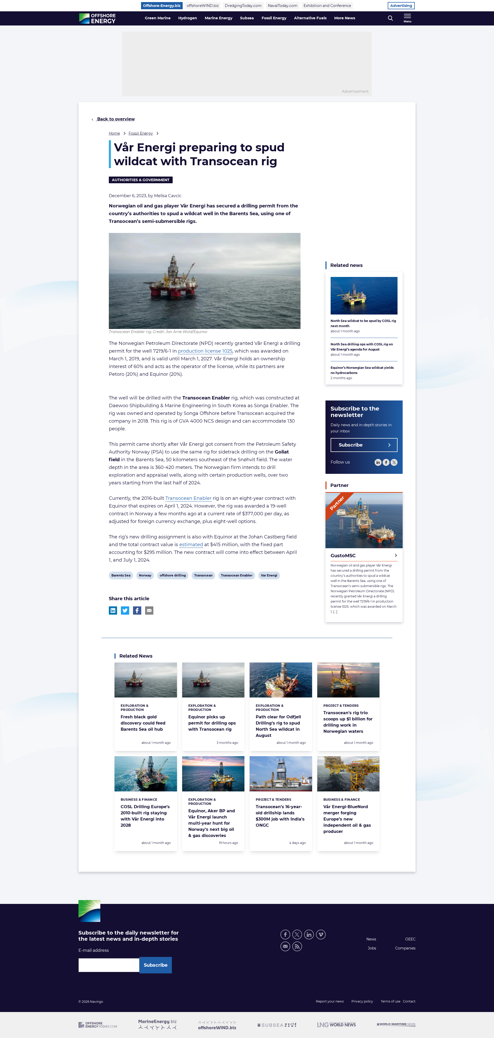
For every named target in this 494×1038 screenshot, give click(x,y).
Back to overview (115, 119)
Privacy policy (362, 1001)
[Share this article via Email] (149, 610)
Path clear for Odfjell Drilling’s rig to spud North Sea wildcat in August (278, 726)
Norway (145, 576)
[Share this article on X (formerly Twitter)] (125, 610)
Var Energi (269, 576)
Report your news (330, 1001)
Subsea (247, 18)
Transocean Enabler (188, 498)
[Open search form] (390, 18)
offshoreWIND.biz (203, 5)
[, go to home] (97, 18)
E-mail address (93, 950)
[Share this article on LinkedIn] (113, 610)
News (371, 939)
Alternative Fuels (310, 18)
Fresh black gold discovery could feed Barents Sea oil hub (143, 723)
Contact (409, 1001)
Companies (405, 948)
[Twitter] (394, 462)
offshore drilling (173, 576)
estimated (191, 544)
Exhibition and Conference (327, 5)
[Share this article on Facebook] (137, 610)
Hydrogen (187, 18)
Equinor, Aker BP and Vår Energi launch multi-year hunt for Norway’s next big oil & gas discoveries (211, 823)
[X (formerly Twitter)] (297, 934)
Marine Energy (218, 18)
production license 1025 (205, 351)
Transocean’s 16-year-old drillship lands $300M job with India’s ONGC (280, 816)
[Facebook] (386, 462)
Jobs (372, 948)
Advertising (401, 5)
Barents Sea (120, 576)
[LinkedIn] (378, 462)
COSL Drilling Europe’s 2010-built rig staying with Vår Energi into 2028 (145, 816)
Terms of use (390, 1001)
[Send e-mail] (285, 946)
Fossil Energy (274, 18)
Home (114, 133)
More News (344, 18)
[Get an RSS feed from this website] (297, 946)
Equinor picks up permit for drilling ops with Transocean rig (212, 723)
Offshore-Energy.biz (162, 5)
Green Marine (158, 18)
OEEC (410, 939)
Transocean (203, 576)
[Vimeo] (321, 934)
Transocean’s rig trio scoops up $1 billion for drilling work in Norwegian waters (348, 722)
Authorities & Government (141, 180)
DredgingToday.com (243, 5)
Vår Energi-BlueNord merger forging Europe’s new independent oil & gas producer (347, 819)
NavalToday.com (282, 5)
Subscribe (351, 445)
